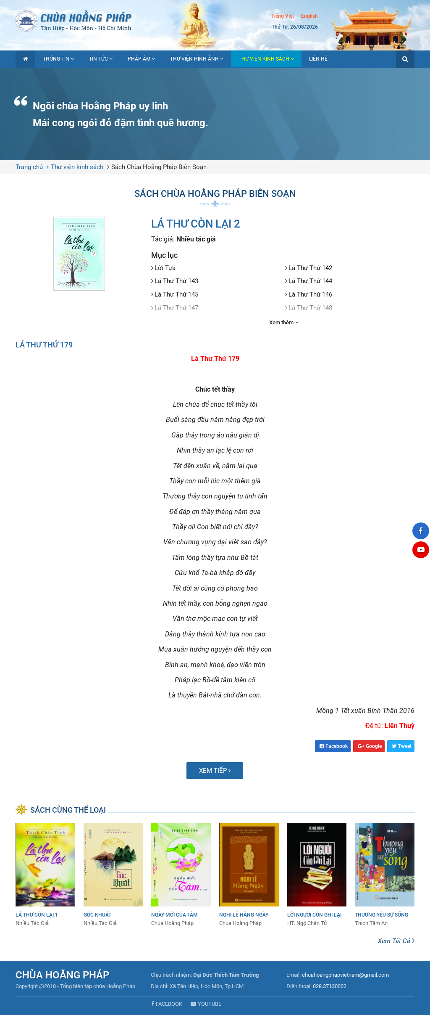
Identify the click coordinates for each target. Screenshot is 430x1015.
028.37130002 (329, 986)
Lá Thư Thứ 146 (310, 294)
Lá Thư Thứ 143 (176, 281)
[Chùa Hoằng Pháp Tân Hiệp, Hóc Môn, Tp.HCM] (215, 20)
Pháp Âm (139, 59)
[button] (405, 59)
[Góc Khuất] (113, 875)
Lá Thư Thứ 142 (310, 268)
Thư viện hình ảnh (194, 59)
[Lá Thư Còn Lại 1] (45, 875)
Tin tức (98, 59)
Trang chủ (29, 167)
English (309, 16)
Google (374, 746)
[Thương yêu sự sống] (384, 875)
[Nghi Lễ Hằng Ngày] (249, 875)
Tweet (405, 746)
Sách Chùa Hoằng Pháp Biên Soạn (159, 167)
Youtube (209, 1004)
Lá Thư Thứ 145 (176, 294)
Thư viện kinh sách (264, 59)
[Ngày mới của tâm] (181, 875)
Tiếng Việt (282, 16)
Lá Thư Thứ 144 (310, 281)
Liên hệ (318, 59)
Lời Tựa (165, 268)
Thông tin (56, 59)
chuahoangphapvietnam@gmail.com (345, 975)
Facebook (336, 746)
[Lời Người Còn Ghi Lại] (317, 875)
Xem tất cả (395, 941)
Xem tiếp (213, 770)
